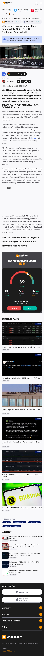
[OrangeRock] (13, 14)
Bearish (14, 308)
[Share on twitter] (22, 81)
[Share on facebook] (18, 81)
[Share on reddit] (26, 81)
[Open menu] (40, 3)
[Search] (36, 3)
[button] (24, 74)
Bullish (30, 308)
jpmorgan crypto (34, 522)
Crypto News (9, 18)
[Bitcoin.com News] (7, 3)
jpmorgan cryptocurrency (11, 526)
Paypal (34, 138)
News (3, 18)
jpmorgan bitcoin (19, 522)
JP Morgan (6, 522)
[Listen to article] (4, 74)
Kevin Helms (10, 81)
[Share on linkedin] (29, 81)
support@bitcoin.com (9, 651)
